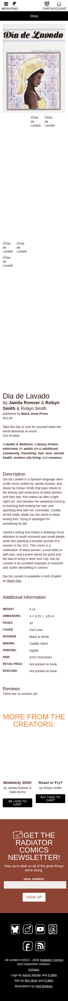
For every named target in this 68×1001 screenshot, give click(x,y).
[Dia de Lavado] (34, 68)
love (49, 453)
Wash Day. (14, 581)
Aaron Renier (31, 975)
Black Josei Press (34, 413)
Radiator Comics (51, 960)
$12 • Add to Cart (50, 798)
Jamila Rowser (24, 402)
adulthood (50, 448)
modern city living (27, 457)
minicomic (10, 448)
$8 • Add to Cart (18, 803)
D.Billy (52, 975)
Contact (33, 969)
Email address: (34, 879)
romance (55, 457)
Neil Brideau (44, 986)
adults (28, 448)
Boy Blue (31, 980)
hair (41, 453)
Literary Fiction (46, 444)
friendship (28, 453)
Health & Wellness (19, 444)
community (11, 453)
